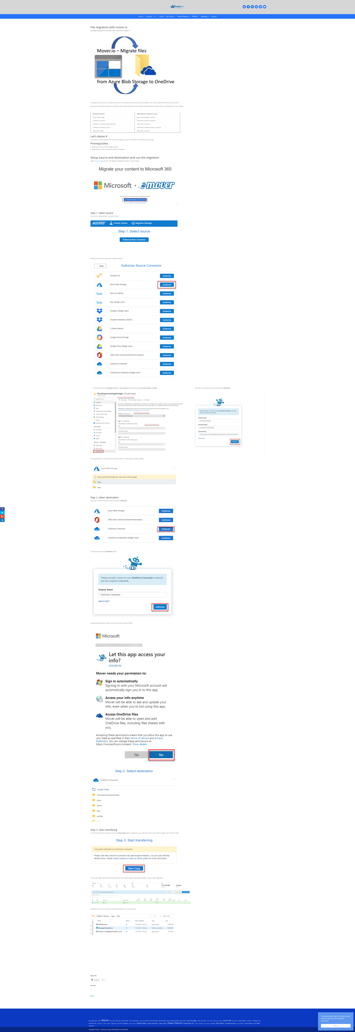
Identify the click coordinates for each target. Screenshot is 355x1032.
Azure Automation (134, 1021)
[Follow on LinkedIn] (244, 6)
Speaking (204, 16)
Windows (91, 1026)
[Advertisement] (146, 952)
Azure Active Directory (115, 1020)
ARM (99, 1020)
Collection (249, 1020)
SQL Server (170, 16)
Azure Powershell (173, 1021)
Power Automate (152, 1023)
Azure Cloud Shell (144, 1020)
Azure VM (227, 1020)
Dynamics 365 (92, 1023)
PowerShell (187, 1023)
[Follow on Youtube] (264, 6)
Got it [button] (336, 1025)
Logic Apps (114, 1023)
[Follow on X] (252, 6)
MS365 (194, 16)
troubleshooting (230, 1023)
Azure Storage (191, 1021)
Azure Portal (162, 1021)
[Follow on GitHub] (260, 6)
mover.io (97, 161)
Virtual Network (240, 1023)
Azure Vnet (235, 1020)
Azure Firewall (154, 1021)
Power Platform (183, 16)
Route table (207, 1023)
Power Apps (142, 1023)
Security (213, 1023)
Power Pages (163, 1023)
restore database (199, 1023)
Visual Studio (249, 1023)
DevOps (149, 16)
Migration (126, 1023)
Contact (214, 16)
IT (154, 16)
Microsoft (119, 1023)
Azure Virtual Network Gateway (214, 1020)
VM (254, 1023)
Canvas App (242, 1021)
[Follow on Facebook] (248, 6)
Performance (132, 1023)
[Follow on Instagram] (256, 6)
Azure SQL (182, 1021)
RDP (193, 1023)
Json (105, 1023)
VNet (258, 1023)
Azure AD (125, 1021)
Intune (161, 16)
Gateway (99, 1023)
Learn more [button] (324, 1020)
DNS (259, 1020)
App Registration (93, 1020)
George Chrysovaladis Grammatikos (102, 30)
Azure (140, 16)
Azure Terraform (201, 1021)
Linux (108, 1023)
